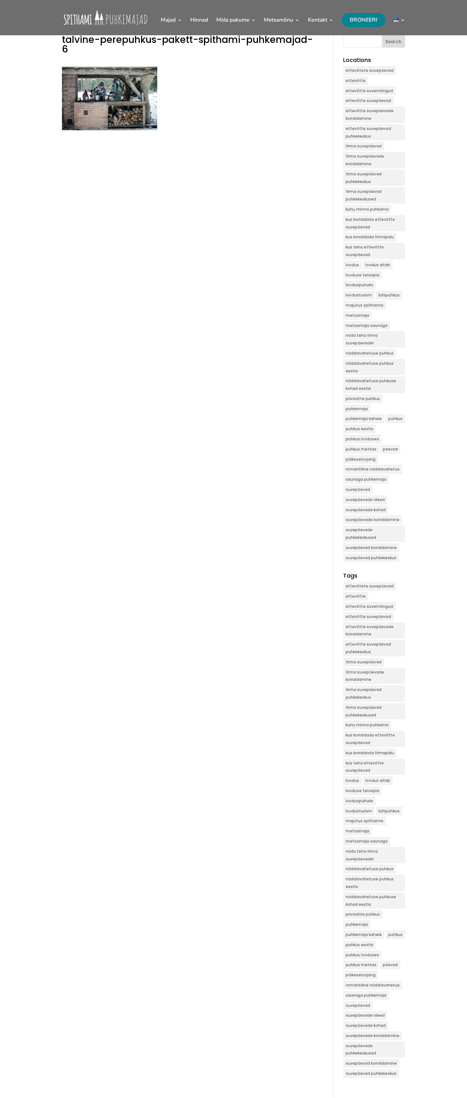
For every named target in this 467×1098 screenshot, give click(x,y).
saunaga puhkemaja (366, 479)
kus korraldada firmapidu (370, 237)
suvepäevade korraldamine (372, 519)
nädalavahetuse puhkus (370, 353)
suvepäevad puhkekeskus (371, 557)
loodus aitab (377, 265)
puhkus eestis (359, 428)
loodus (352, 265)
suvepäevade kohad (366, 509)
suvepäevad (358, 489)
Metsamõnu (278, 21)
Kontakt (317, 21)
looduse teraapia (362, 275)
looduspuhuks (359, 285)
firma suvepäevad (364, 146)
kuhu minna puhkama (367, 209)
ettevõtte (356, 80)
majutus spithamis (364, 305)
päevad (390, 449)
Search (393, 41)
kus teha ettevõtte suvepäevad (365, 250)
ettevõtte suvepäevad (368, 100)
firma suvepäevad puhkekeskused (364, 195)
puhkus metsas (361, 449)
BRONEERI (363, 20)
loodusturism (359, 295)
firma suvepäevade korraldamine (365, 159)
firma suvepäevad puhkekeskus (364, 177)
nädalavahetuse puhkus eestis (370, 367)
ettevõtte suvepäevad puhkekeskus (368, 132)
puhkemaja (357, 408)
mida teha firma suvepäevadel (362, 339)
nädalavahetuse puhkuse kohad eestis (371, 384)
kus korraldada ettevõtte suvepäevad (370, 223)
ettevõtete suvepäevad (370, 70)
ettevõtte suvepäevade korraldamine (370, 114)
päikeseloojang (361, 459)
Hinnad (199, 21)
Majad (168, 21)
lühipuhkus (389, 295)
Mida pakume (232, 21)
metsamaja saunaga (367, 325)
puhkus (395, 418)
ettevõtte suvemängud (369, 90)
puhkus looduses (362, 439)
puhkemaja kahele (364, 418)
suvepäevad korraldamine (371, 547)
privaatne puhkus (363, 398)
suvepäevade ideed (365, 499)
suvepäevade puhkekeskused (361, 533)
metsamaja (357, 315)
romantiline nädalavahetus (373, 469)
